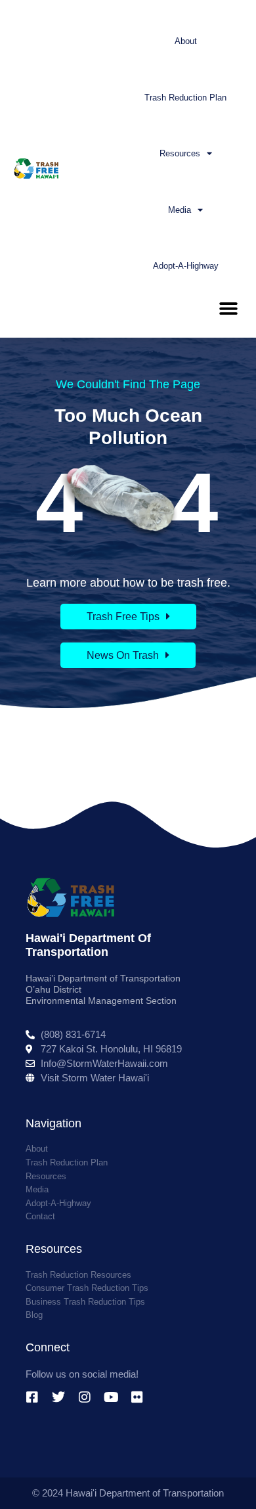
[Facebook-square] (32, 1397)
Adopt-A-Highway (186, 266)
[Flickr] (137, 1397)
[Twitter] (58, 1397)
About (186, 41)
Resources (180, 153)
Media (179, 210)
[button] (228, 309)
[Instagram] (85, 1397)
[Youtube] (111, 1397)
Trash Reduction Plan (185, 97)
